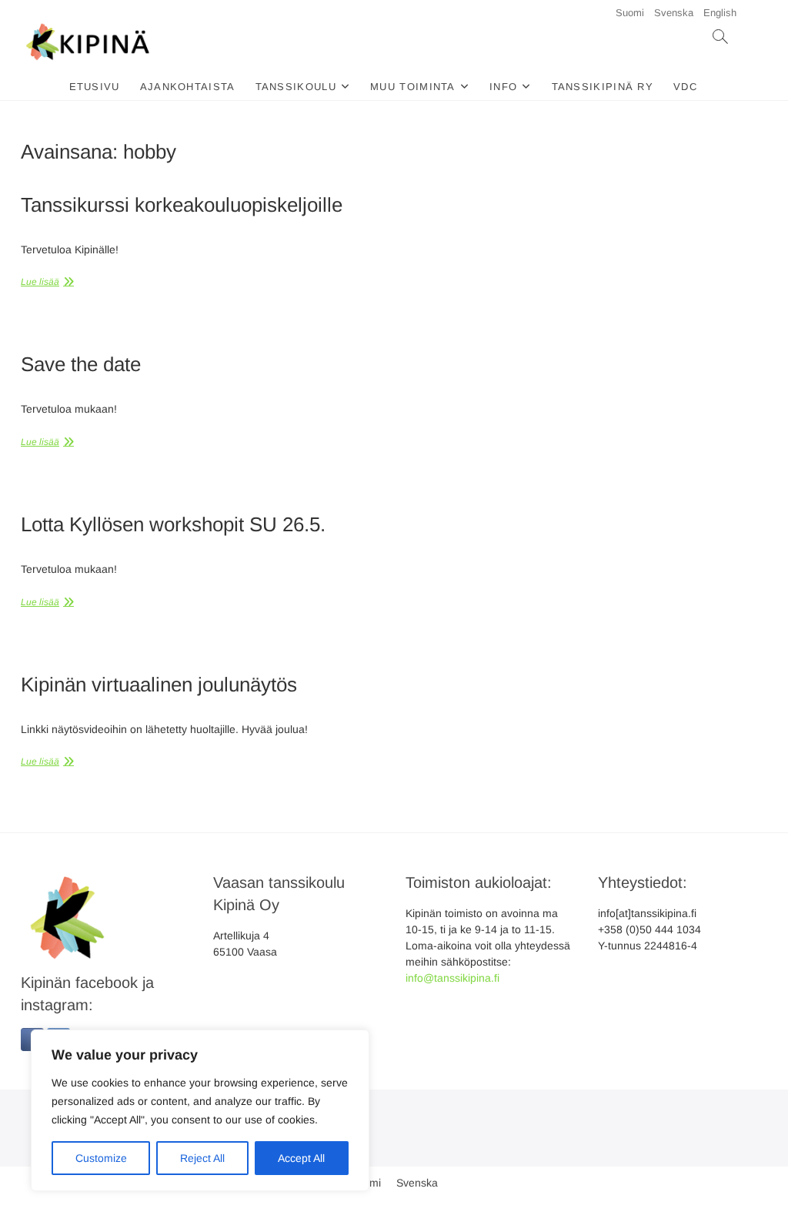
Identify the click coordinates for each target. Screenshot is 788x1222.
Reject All (202, 1158)
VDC (685, 86)
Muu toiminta (413, 86)
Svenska (673, 12)
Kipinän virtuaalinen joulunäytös (159, 684)
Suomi (630, 12)
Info (503, 86)
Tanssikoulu (295, 86)
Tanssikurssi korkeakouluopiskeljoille (181, 204)
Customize (101, 1158)
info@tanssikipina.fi (452, 978)
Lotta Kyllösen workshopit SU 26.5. (173, 524)
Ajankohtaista (187, 86)
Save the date (81, 364)
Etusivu (94, 86)
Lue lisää (40, 281)
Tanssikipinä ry (603, 86)
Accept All (301, 1158)
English (719, 12)
